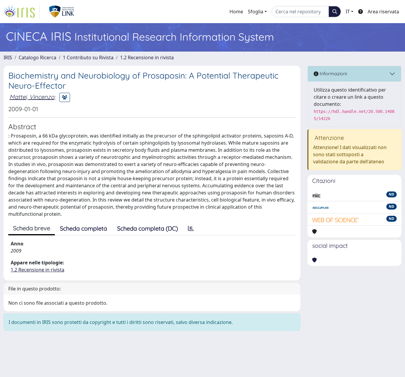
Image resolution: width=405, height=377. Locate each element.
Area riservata (383, 11)
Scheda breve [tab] (31, 228)
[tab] (191, 228)
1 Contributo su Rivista (88, 57)
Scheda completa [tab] (83, 228)
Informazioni (332, 73)
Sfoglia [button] (255, 11)
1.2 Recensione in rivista (147, 57)
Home (236, 11)
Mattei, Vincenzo (31, 96)
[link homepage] (22, 11)
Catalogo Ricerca (37, 57)
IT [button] (348, 11)
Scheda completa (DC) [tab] (147, 228)
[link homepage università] (61, 11)
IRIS (8, 57)
